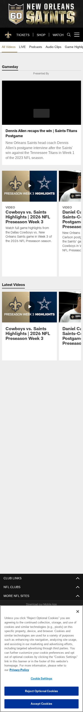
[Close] (78, 616)
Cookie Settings (41, 678)
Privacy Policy (53, 670)
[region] (41, 661)
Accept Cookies (41, 703)
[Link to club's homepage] (8, 32)
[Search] (69, 35)
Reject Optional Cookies (41, 691)
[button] (41, 113)
